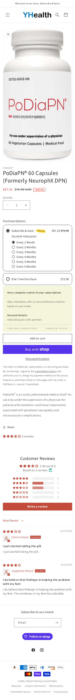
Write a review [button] (37, 506)
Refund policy (56, 686)
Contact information (35, 686)
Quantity (7, 197)
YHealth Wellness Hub (37, 681)
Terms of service (42, 691)
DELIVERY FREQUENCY (24, 236)
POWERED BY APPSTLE (57, 328)
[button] (7, 15)
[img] (12, 531)
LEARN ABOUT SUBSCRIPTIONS (22, 328)
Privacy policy (61, 691)
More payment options (37, 358)
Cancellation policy (20, 691)
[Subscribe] (56, 622)
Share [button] (10, 427)
